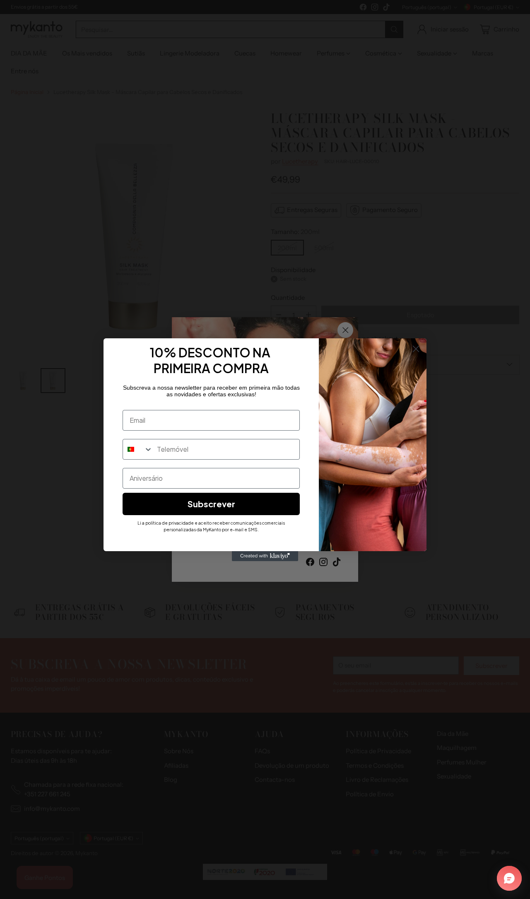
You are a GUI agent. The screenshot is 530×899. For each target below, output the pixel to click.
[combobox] (138, 449)
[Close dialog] (416, 349)
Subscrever (211, 504)
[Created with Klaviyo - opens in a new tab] (265, 556)
